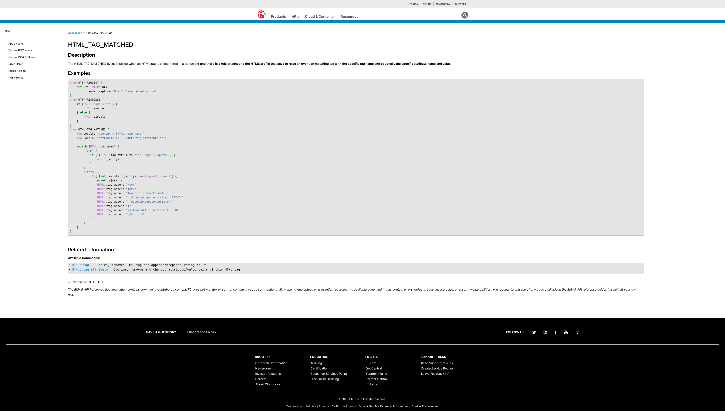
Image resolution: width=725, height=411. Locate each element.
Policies (310, 406)
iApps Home (15, 43)
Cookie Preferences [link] (425, 406)
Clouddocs (74, 32)
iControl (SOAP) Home (21, 57)
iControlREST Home (20, 50)
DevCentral (374, 368)
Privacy (324, 406)
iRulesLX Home (17, 70)
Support (460, 4)
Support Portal (376, 374)
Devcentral (443, 4)
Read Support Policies (437, 363)
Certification (320, 368)
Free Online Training (325, 379)
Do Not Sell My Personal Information (384, 406)
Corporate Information (271, 363)
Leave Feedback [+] (435, 374)
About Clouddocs (267, 384)
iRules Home (15, 64)
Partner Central (377, 379)
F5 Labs (371, 384)
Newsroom (263, 368)
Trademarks (294, 406)
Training (316, 363)
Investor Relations (268, 374)
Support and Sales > (202, 332)
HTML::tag (80, 265)
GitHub (427, 4)
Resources (349, 17)
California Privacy (344, 406)
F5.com (414, 4)
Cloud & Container (320, 17)
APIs (295, 17)
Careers (260, 379)
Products (278, 17)
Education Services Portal (329, 374)
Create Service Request (438, 368)
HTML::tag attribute (90, 269)
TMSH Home (15, 77)
